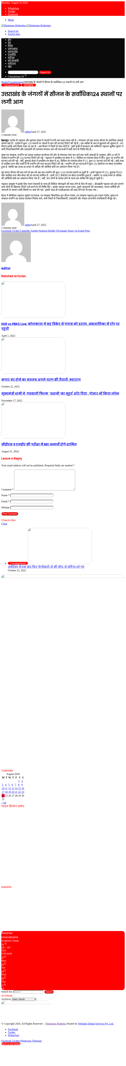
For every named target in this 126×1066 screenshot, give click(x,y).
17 (3, 792)
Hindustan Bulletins (56, 1023)
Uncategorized (15, 82)
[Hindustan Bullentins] (26, 25)
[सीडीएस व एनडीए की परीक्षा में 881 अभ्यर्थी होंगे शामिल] (33, 437)
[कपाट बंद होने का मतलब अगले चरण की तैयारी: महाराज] (33, 372)
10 (3, 788)
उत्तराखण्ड (13, 48)
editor (28, 131)
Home (4, 82)
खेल (10, 66)
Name (5, 495)
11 (6, 788)
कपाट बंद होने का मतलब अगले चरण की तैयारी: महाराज (41, 380)
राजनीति (12, 54)
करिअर (11, 57)
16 (22, 788)
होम (9, 39)
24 (3, 795)
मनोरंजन (12, 63)
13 (13, 788)
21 (16, 792)
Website (5, 507)
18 (6, 792)
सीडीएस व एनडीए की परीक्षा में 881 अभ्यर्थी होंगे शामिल (39, 444)
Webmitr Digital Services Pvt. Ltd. (96, 1023)
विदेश (10, 45)
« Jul (3, 802)
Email (5, 501)
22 (19, 792)
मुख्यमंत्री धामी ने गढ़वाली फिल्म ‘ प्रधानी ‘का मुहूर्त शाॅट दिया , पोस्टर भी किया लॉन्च (60, 393)
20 (13, 792)
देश (9, 42)
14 (16, 788)
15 (19, 788)
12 (9, 788)
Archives (6, 999)
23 (22, 792)
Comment (7, 489)
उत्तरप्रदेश (13, 51)
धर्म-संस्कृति (13, 60)
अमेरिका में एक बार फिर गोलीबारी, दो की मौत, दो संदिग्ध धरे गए (46, 567)
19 (9, 792)
